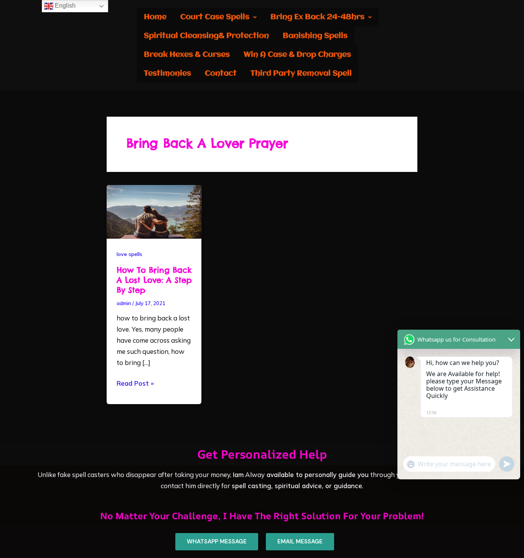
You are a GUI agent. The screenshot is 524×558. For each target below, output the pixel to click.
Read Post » (135, 382)
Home (155, 17)
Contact (221, 73)
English (64, 5)
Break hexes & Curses (187, 55)
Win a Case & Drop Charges (297, 55)
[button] (218, 17)
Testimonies (167, 73)
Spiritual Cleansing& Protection (206, 36)
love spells (129, 254)
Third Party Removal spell (301, 73)
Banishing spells (315, 36)
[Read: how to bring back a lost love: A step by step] (154, 211)
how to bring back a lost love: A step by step (154, 280)
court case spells (214, 17)
